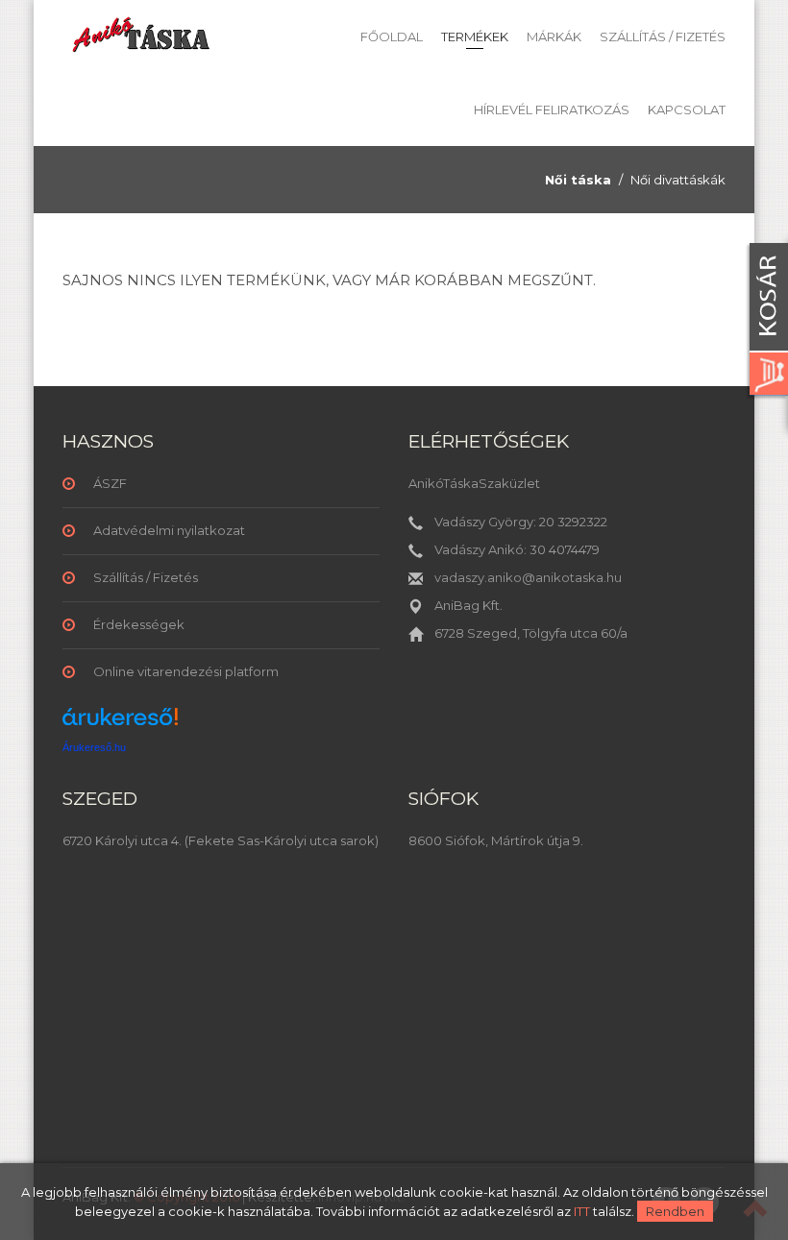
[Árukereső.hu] (120, 724)
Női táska (578, 179)
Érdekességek (139, 624)
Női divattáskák (678, 179)
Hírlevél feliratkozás (551, 109)
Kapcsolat (687, 109)
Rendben (675, 1211)
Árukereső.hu (94, 747)
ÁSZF (110, 483)
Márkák (554, 36)
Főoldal (391, 36)
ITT (582, 1211)
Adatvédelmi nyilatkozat (169, 530)
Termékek (474, 36)
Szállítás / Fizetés (663, 36)
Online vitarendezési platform (186, 671)
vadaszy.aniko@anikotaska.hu (528, 577)
